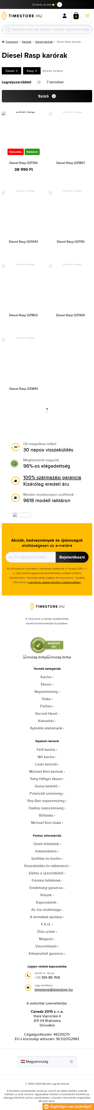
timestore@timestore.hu (54, 989)
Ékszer (46, 684)
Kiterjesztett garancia (46, 953)
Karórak (26, 41)
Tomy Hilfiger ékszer (46, 778)
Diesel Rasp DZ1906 (70, 315)
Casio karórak (46, 764)
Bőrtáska (46, 815)
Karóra (46, 677)
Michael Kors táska (46, 822)
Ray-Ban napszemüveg (46, 800)
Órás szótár (46, 931)
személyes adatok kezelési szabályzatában (54, 582)
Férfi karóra (46, 749)
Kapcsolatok (46, 902)
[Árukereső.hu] (47, 652)
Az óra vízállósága (46, 909)
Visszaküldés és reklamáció (46, 865)
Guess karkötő (46, 786)
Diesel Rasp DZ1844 (23, 388)
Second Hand (46, 713)
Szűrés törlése (52, 71)
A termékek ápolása (46, 917)
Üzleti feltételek (46, 843)
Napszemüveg (45, 691)
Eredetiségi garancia (46, 887)
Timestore (11, 41)
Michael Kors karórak (46, 771)
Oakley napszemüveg (46, 808)
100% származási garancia (52, 477)
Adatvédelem (46, 851)
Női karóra (46, 756)
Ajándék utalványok (46, 728)
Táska (46, 698)
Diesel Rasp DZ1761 (70, 241)
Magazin (46, 938)
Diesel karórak (44, 41)
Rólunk (46, 895)
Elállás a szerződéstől (46, 873)
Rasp (30, 71)
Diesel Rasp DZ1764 (23, 163)
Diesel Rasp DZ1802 (23, 315)
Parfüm (46, 706)
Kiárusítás (46, 720)
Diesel (9, 71)
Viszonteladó (46, 946)
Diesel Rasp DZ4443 (23, 241)
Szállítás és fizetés (46, 858)
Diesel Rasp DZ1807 (70, 163)
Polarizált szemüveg (46, 793)
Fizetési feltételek (46, 880)
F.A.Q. (46, 924)
